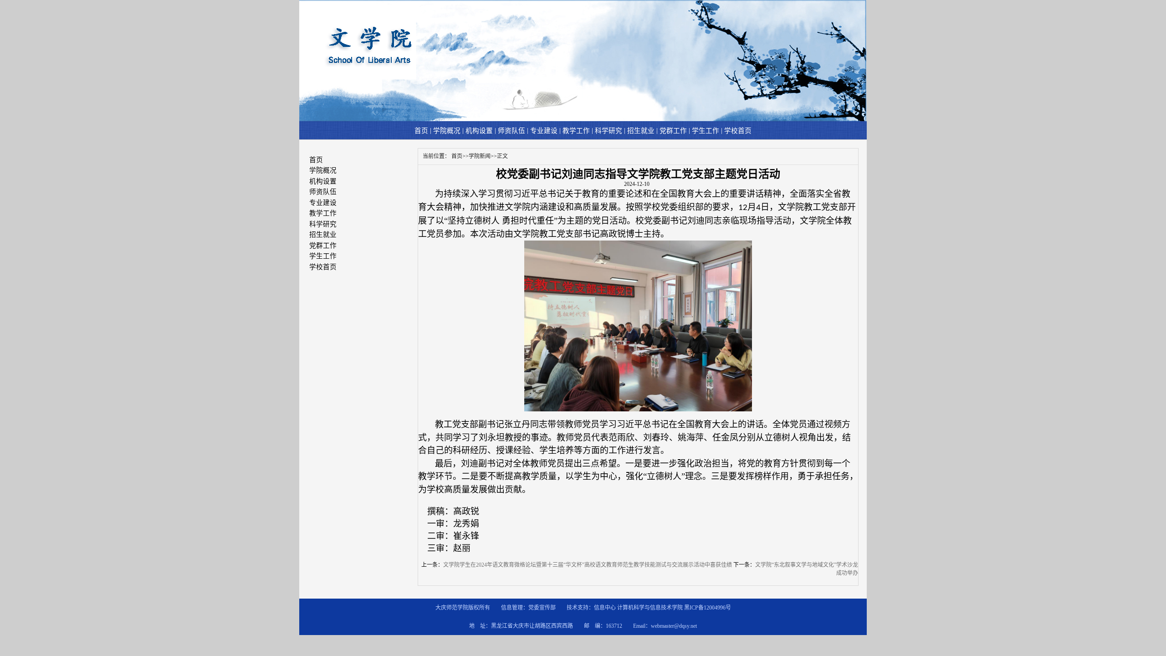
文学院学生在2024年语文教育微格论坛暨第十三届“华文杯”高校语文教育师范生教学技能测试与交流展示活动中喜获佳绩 (587, 565)
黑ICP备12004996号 (707, 608)
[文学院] (582, 119)
